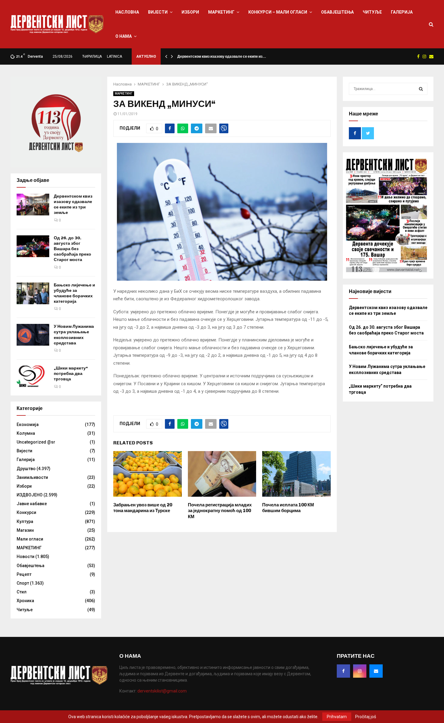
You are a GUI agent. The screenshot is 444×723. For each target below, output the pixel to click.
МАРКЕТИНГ (221, 12)
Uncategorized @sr (36, 442)
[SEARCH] (420, 89)
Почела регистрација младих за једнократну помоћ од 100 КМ (220, 510)
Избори (190, 12)
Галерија (402, 12)
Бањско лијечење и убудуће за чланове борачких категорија (74, 293)
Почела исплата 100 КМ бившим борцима (288, 508)
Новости (25, 556)
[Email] (376, 671)
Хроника (25, 600)
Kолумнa (26, 433)
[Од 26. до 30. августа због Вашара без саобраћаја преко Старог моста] (33, 246)
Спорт (23, 583)
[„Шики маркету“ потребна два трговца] (33, 376)
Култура (25, 521)
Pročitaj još (365, 717)
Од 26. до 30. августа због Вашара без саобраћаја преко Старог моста (72, 249)
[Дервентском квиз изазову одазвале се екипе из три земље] (33, 204)
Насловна (127, 12)
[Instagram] (359, 671)
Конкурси (26, 512)
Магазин (25, 530)
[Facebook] (343, 671)
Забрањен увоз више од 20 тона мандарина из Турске (142, 508)
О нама (123, 36)
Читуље (372, 12)
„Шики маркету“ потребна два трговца (71, 374)
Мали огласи (30, 539)
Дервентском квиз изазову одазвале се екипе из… (221, 56)
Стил (22, 591)
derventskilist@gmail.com (162, 691)
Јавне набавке (32, 503)
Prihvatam (337, 716)
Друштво (26, 468)
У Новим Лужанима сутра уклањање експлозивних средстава (74, 335)
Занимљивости (32, 477)
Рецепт (24, 574)
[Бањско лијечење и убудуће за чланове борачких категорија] (33, 293)
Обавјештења (337, 12)
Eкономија (28, 424)
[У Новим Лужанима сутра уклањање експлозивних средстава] (33, 335)
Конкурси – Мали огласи (277, 12)
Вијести (158, 12)
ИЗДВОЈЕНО (30, 494)
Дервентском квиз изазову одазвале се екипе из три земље (73, 204)
